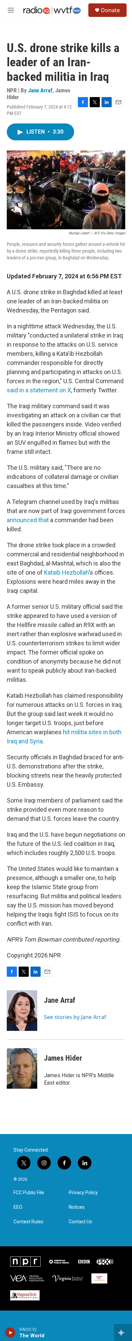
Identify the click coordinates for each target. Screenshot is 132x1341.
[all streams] (123, 1332)
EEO (18, 1207)
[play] (10, 1332)
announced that (28, 520)
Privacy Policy (83, 1192)
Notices (77, 1207)
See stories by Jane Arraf (75, 1017)
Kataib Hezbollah (66, 572)
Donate (110, 10)
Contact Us (80, 1221)
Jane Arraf (40, 90)
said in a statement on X (39, 390)
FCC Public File (29, 1192)
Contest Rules (28, 1221)
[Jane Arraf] (22, 1010)
